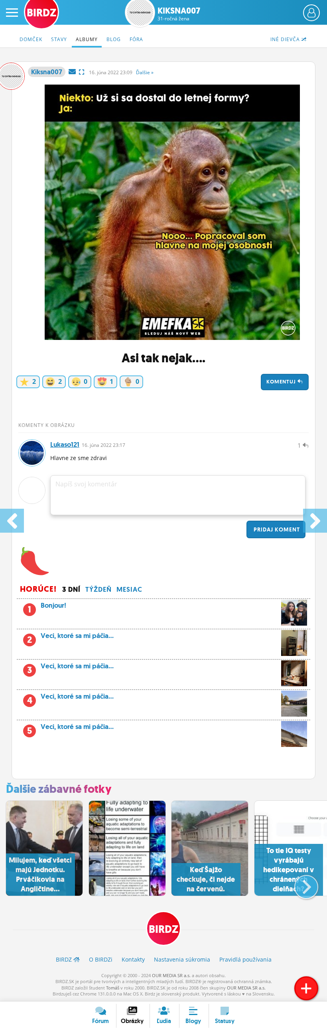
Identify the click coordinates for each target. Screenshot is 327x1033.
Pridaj (276, 529)
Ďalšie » (145, 72)
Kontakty (133, 959)
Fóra (136, 39)
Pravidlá (245, 959)
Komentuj (281, 381)
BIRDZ (163, 929)
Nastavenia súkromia (182, 959)
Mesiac (129, 589)
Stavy (59, 39)
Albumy (87, 39)
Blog (113, 39)
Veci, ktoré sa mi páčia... (70, 638)
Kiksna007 (179, 14)
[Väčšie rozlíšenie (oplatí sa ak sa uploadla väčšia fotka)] (81, 72)
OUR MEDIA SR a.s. (171, 975)
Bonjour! (47, 607)
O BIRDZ (100, 959)
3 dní (71, 589)
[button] (299, 884)
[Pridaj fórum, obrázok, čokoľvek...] (306, 988)
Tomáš (112, 988)
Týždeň (98, 589)
